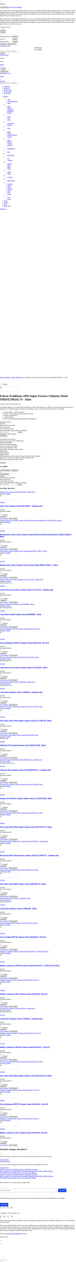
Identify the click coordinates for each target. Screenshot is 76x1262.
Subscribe (62, 1190)
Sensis (9, 185)
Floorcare (6, 88)
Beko (9, 106)
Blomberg (10, 111)
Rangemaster (11, 180)
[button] (6, 36)
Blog (5, 204)
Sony (8, 192)
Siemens (9, 189)
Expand (15, 39)
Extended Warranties (28, 1171)
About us (2, 1169)
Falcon (9, 133)
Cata (8, 118)
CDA (9, 120)
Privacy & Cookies (23, 1173)
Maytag (9, 164)
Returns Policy (38, 1171)
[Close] (0, 1)
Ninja (9, 174)
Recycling (35, 1169)
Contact (6, 202)
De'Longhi (10, 123)
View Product (4, 518)
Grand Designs (16, 1171)
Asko (9, 103)
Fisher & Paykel (12, 135)
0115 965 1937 (4, 55)
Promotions (7, 93)
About (5, 201)
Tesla (8, 199)
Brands (6, 96)
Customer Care (7, 1171)
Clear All (3, 44)
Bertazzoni (10, 110)
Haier (9, 140)
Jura (8, 152)
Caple (9, 116)
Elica (8, 128)
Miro (8, 167)
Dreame (9, 125)
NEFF (9, 172)
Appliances (7, 86)
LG (8, 158)
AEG (9, 100)
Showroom (7, 206)
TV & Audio (7, 91)
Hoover (9, 143)
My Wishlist (32, 1173)
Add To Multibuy (5, 470)
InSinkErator (11, 148)
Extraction (7, 377)
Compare (5, 515)
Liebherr (9, 160)
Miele (9, 165)
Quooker (10, 177)
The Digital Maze (16, 1233)
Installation (28, 1169)
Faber (9, 132)
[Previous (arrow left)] (0, 1261)
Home (2, 377)
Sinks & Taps (8, 90)
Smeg (9, 190)
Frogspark (7, 1233)
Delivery (21, 1169)
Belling (9, 108)
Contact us (9, 1169)
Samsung (10, 184)
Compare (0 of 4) (11, 44)
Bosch (9, 113)
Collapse (15, 36)
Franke (9, 137)
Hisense (9, 142)
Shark (9, 187)
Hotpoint (10, 145)
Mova (9, 169)
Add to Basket (4, 474)
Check (20, 432)
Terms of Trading (12, 1173)
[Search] (18, 83)
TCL (8, 197)
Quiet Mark (3, 1173)
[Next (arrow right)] (2, 1261)
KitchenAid (10, 155)
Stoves (9, 194)
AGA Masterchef (12, 101)
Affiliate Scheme (48, 1171)
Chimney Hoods (15, 377)
